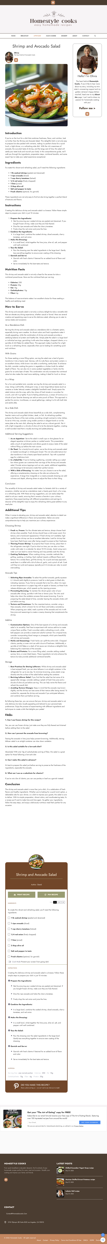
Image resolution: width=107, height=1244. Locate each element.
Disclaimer (99, 1240)
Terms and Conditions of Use (71, 1240)
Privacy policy (54, 1240)
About (74, 36)
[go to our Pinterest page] (53, 2)
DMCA (85, 1240)
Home (13, 36)
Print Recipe (23, 894)
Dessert (64, 36)
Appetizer (37, 36)
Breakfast (24, 36)
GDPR (92, 1240)
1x (55, 902)
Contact (85, 36)
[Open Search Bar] (95, 36)
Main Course (51, 36)
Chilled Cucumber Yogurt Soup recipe (80, 1168)
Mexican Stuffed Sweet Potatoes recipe (80, 1179)
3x (63, 902)
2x (59, 902)
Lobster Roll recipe (73, 1191)
